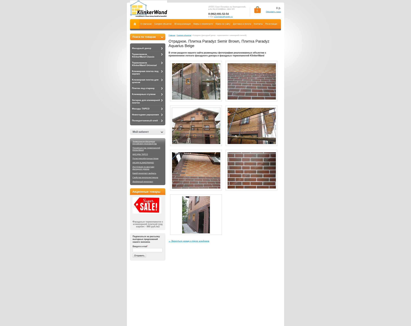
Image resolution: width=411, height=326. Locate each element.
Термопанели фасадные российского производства (144, 142)
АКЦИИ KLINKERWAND (143, 163)
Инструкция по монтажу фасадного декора (143, 168)
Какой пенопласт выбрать (144, 173)
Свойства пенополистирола (145, 177)
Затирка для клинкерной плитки (146, 101)
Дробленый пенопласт (142, 182)
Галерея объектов (184, 35)
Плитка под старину (143, 88)
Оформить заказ (273, 12)
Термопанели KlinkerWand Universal (144, 64)
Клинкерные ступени (144, 94)
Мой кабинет (141, 131)
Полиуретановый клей (145, 120)
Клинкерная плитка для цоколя (145, 81)
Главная (172, 35)
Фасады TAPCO (140, 108)
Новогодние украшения (145, 114)
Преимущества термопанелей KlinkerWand (146, 149)
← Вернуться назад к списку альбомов (189, 241)
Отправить (139, 255)
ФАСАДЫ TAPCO (140, 154)
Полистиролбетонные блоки (145, 158)
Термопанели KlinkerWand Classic (143, 55)
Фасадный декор (141, 48)
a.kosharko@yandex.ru (223, 17)
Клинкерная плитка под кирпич (145, 72)
